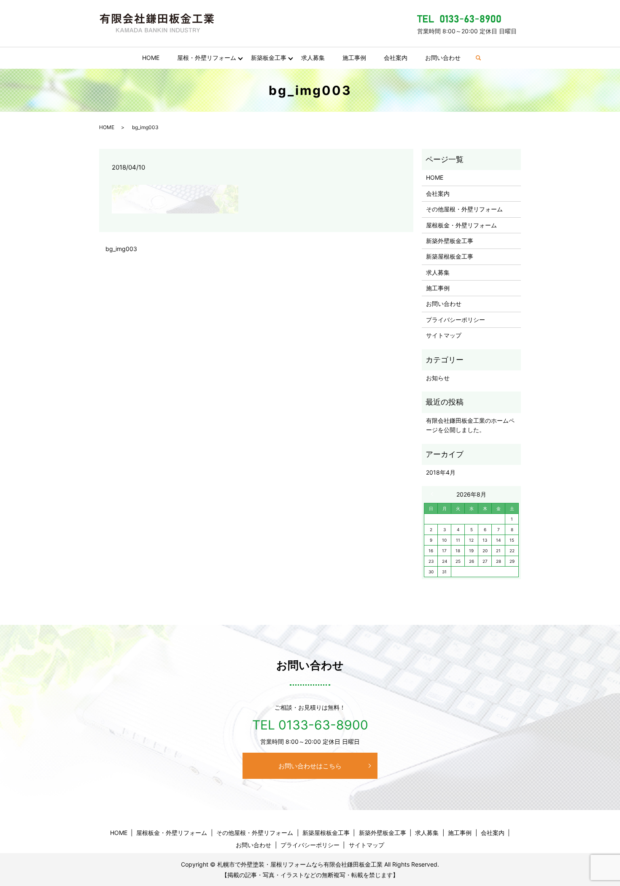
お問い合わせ (443, 57)
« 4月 (434, 494)
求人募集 (313, 57)
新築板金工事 (268, 57)
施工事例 (354, 57)
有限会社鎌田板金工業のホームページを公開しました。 (470, 425)
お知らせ (438, 377)
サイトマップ (443, 335)
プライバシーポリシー (455, 319)
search (482, 58)
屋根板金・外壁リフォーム (461, 225)
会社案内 (395, 57)
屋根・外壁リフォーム (206, 57)
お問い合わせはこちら (310, 766)
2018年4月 (441, 472)
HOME (150, 57)
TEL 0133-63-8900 (310, 724)
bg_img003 (121, 248)
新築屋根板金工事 (449, 256)
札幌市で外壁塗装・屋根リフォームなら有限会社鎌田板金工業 (300, 864)
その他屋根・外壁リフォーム (464, 209)
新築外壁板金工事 (449, 240)
